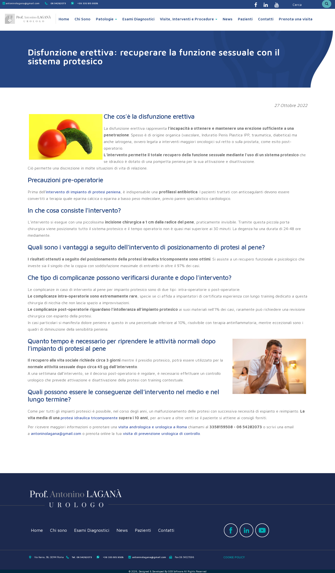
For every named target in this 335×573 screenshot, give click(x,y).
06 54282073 (58, 3)
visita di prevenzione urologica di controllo (161, 433)
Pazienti (245, 19)
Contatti (265, 19)
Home (64, 19)
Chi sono (58, 530)
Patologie (105, 19)
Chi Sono (82, 19)
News (227, 19)
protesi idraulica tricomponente (89, 418)
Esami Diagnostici (138, 19)
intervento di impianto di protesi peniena (83, 192)
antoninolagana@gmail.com (22, 3)
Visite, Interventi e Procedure (187, 19)
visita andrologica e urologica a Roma (152, 427)
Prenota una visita (295, 19)
